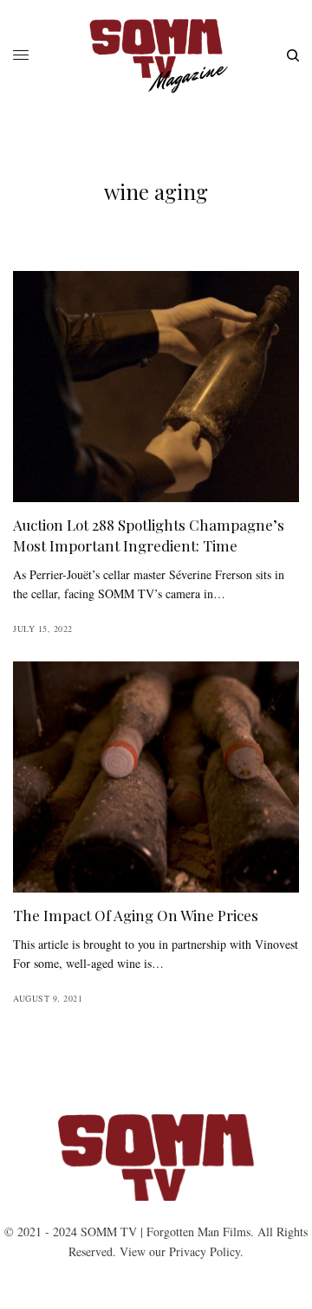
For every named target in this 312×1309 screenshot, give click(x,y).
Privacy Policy (204, 1251)
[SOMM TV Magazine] (156, 55)
